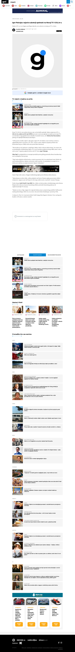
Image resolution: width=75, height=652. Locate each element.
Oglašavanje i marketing (37, 647)
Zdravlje (48, 5)
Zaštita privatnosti (54, 647)
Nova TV (13, 640)
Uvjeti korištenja (46, 647)
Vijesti (16, 5)
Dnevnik (21, 640)
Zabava (63, 5)
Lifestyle (32, 5)
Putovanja (40, 5)
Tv (70, 5)
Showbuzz (43, 640)
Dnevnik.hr (7, 5)
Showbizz (23, 5)
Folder (15, 643)
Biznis (56, 5)
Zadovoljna (32, 640)
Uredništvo (29, 647)
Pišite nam (24, 647)
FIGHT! (13, 2)
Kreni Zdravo (21, 643)
